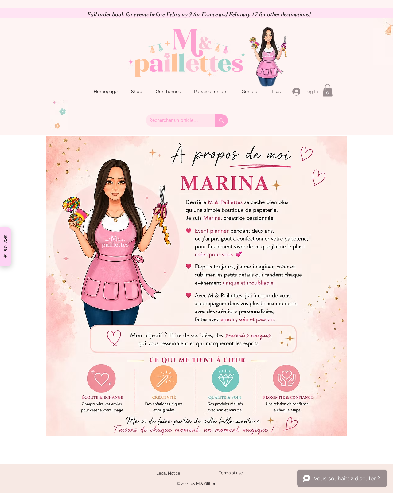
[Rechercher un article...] (221, 120)
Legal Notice (168, 473)
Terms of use (231, 473)
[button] (327, 90)
